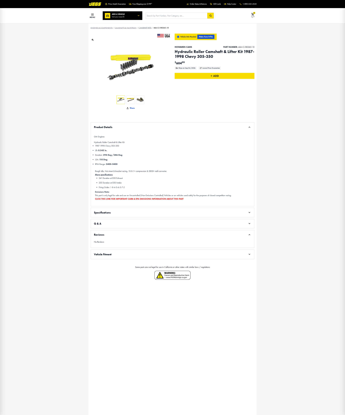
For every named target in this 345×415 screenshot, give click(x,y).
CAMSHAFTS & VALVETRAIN (125, 28)
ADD (216, 76)
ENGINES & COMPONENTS (102, 28)
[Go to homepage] (95, 4)
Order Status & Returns (198, 4)
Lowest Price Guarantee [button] (211, 68)
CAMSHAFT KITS (145, 28)
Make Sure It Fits (206, 37)
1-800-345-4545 (250, 4)
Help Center (231, 4)
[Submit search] (210, 15)
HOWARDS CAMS (183, 47)
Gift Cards (217, 4)
